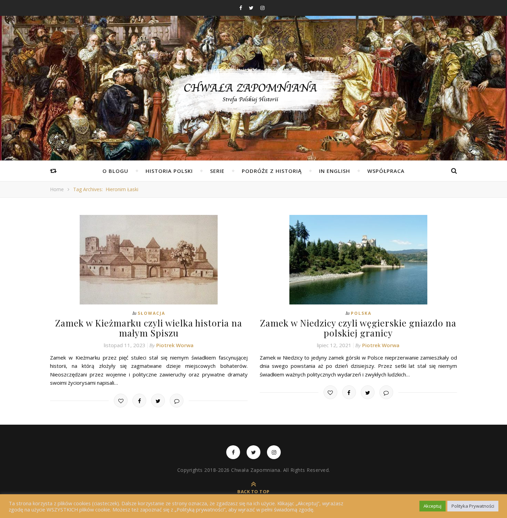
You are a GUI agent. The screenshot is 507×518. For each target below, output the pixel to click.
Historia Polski (169, 170)
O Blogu (115, 170)
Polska (361, 313)
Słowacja (151, 313)
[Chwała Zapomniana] (253, 97)
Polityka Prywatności (472, 506)
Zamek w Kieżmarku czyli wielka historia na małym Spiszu (148, 328)
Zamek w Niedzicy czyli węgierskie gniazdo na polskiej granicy (358, 328)
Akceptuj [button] (432, 506)
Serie (217, 170)
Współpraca (386, 170)
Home (57, 189)
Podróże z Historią (272, 170)
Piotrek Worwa (174, 345)
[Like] (121, 400)
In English (334, 170)
